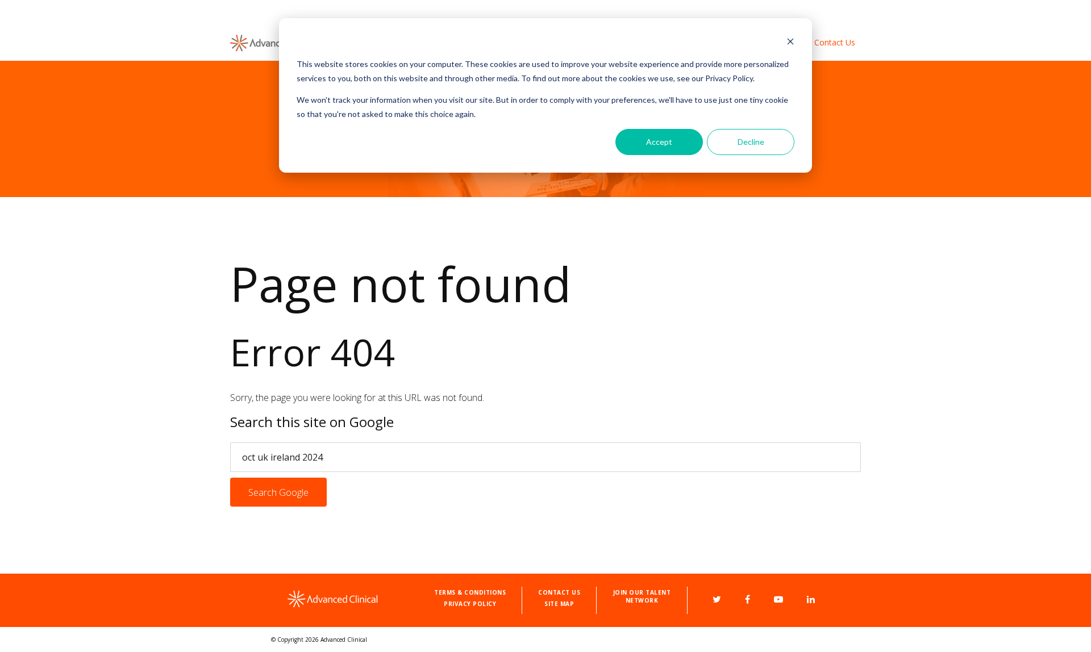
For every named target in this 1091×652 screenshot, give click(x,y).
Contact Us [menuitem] (834, 42)
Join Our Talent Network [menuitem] (642, 596)
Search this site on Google (312, 421)
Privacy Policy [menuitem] (470, 604)
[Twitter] (717, 599)
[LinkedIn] (811, 599)
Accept (659, 142)
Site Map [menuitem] (559, 604)
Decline (751, 142)
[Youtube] (778, 599)
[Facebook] (747, 599)
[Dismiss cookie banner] (790, 43)
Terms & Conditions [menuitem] (470, 592)
